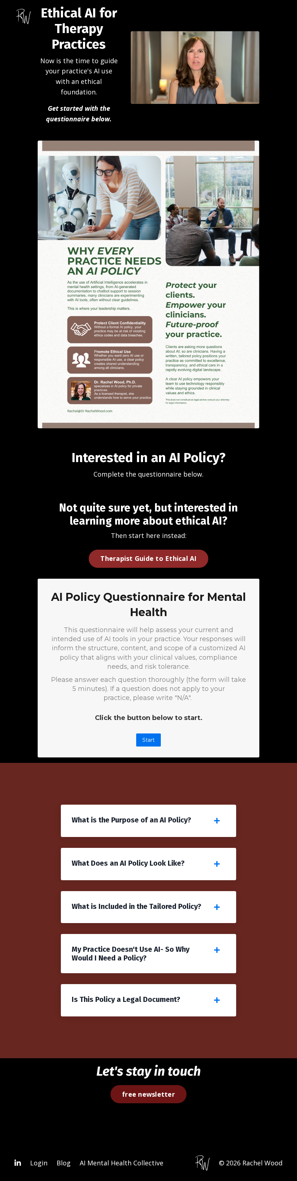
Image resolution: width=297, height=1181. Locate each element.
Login (38, 1162)
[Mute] (253, 98)
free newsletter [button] (148, 1094)
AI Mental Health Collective (121, 1162)
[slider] (201, 98)
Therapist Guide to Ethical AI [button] (148, 558)
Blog (64, 1162)
